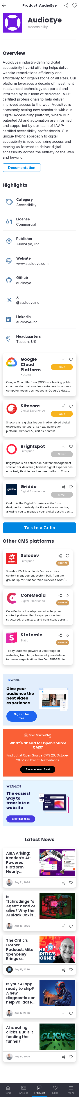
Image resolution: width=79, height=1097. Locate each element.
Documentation (21, 167)
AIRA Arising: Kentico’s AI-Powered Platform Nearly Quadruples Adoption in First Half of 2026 (18, 871)
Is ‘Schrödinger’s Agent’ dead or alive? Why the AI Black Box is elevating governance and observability (20, 915)
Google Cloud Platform (31, 364)
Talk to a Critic (39, 527)
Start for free (21, 818)
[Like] (74, 5)
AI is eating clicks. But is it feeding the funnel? (19, 1034)
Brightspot (33, 446)
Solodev (30, 555)
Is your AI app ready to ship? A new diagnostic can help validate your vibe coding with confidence (21, 999)
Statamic (31, 634)
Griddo (28, 486)
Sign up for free (21, 716)
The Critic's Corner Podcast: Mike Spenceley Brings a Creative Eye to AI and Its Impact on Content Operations (21, 961)
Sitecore (30, 405)
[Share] (66, 5)
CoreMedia (33, 595)
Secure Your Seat (38, 769)
